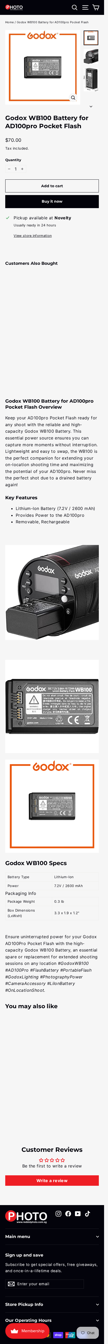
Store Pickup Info (24, 1304)
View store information (33, 236)
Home (9, 22)
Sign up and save (24, 1255)
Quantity (13, 160)
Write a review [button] (52, 1180)
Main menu (17, 1236)
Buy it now (52, 201)
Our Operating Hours (28, 1320)
